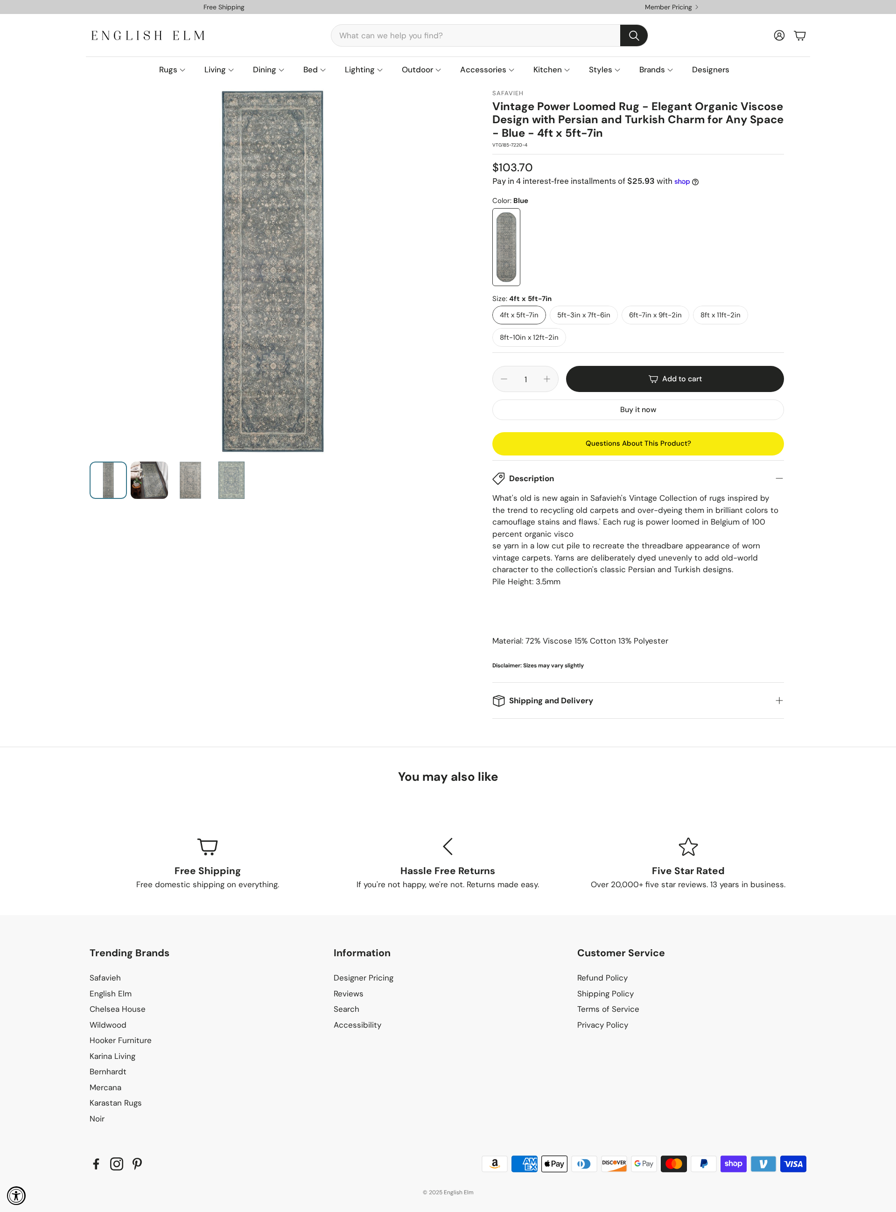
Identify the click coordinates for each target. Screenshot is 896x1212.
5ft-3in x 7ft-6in (583, 315)
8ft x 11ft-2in (720, 315)
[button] (489, 35)
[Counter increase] (547, 379)
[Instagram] (116, 1163)
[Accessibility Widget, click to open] (16, 1195)
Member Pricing (668, 7)
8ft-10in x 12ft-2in (529, 337)
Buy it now (638, 409)
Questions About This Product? (638, 443)
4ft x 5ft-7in (519, 315)
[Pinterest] (137, 1163)
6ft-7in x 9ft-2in (655, 315)
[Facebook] (96, 1163)
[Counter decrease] (504, 379)
